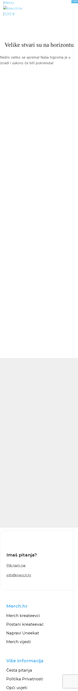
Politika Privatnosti (24, 679)
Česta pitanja (19, 670)
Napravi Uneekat (22, 633)
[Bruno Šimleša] (39, 442)
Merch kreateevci (23, 615)
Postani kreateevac (25, 624)
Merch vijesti (18, 641)
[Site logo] (13, 8)
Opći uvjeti (16, 687)
